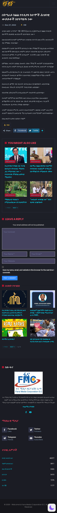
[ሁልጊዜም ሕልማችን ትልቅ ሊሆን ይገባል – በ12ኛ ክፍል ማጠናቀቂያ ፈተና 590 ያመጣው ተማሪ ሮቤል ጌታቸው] (42, 299)
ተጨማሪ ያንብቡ (28, 406)
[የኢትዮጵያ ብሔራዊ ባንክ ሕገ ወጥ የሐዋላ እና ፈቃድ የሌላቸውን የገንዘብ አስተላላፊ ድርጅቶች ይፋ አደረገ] (14, 299)
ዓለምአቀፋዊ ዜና (7, 464)
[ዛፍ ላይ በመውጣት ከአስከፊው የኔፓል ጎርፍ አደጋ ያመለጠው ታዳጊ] (42, 328)
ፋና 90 (4, 485)
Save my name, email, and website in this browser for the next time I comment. (28, 271)
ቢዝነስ (4, 480)
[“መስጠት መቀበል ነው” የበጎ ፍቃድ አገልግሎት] (41, 189)
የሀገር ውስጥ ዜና (10, 161)
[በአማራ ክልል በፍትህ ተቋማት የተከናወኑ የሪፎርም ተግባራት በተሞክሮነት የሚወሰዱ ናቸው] (41, 155)
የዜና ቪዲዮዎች (7, 469)
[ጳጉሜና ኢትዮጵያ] (14, 328)
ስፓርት (4, 475)
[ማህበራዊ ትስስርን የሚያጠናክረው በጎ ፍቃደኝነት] (16, 189)
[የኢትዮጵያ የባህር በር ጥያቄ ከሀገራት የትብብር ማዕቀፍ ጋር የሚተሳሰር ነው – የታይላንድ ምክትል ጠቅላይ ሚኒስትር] (16, 155)
